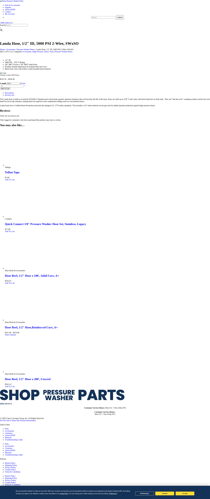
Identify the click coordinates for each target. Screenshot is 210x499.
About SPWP (10, 10)
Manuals (8, 437)
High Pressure (37, 52)
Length (3, 83)
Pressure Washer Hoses (26, 49)
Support (8, 7)
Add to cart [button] (10, 180)
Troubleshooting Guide (14, 440)
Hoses (46, 52)
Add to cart (5, 89)
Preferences (144, 493)
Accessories (10, 49)
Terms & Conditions (12, 472)
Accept (185, 493)
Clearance (9, 433)
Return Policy (10, 463)
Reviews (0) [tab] (9, 95)
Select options (10, 335)
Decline (164, 493)
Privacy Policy (10, 467)
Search (2, 25)
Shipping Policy (11, 465)
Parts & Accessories (12, 5)
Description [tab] (9, 93)
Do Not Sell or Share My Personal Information (18, 420)
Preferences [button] (113, 494)
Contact (8, 12)
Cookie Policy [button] (64, 494)
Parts (52, 52)
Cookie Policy (10, 470)
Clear (23, 83)
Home (2, 49)
